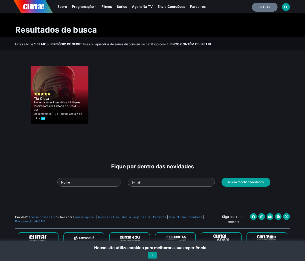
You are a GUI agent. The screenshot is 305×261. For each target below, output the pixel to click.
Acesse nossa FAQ (42, 217)
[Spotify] (278, 216)
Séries (122, 6)
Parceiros (198, 6)
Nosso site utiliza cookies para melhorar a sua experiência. (152, 247)
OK (152, 255)
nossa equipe (84, 217)
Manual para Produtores (185, 217)
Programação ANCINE (30, 221)
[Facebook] (253, 216)
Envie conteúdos (171, 6)
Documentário (43, 113)
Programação (83, 6)
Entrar (264, 7)
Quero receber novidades (246, 182)
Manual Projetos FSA (135, 217)
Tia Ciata (41, 98)
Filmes (106, 6)
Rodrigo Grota (67, 113)
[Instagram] (261, 216)
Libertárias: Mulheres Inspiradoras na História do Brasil (57, 104)
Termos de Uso (108, 217)
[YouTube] (270, 216)
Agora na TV (142, 6)
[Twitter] (286, 216)
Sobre (62, 6)
